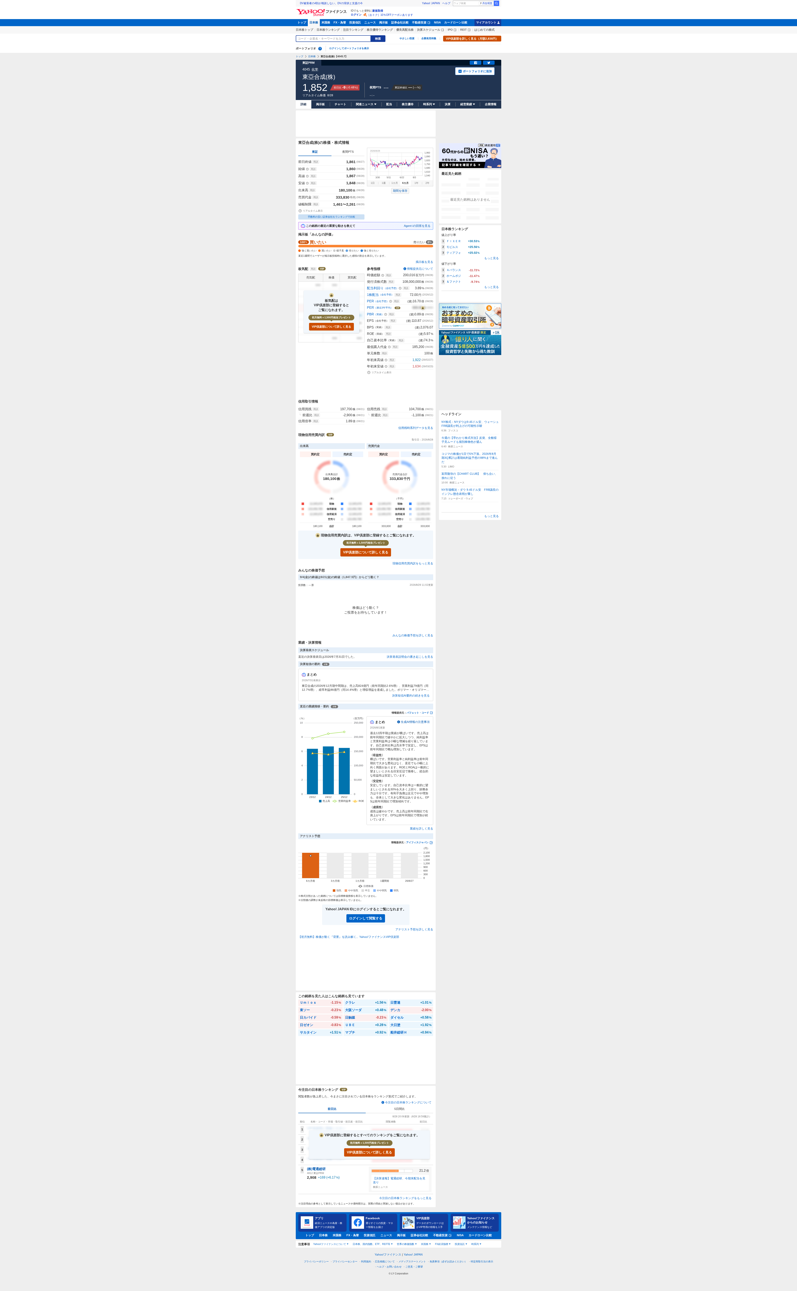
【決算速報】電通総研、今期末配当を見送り (399, 1180)
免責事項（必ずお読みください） (448, 1261)
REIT (463, 29)
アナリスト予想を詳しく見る (414, 929)
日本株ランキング (328, 29)
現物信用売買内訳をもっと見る (412, 563)
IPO (450, 29)
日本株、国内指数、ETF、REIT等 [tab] (371, 1244)
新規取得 (377, 10)
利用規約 (366, 1261)
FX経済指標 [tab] (441, 1244)
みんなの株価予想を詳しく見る (412, 635)
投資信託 (355, 22)
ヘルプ (446, 3)
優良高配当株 (405, 29)
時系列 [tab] (475, 1244)
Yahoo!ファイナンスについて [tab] (329, 1244)
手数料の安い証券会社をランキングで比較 (331, 216)
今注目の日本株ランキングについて (408, 1102)
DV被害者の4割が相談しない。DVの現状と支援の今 (331, 3)
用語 (315, 161)
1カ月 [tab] (394, 183)
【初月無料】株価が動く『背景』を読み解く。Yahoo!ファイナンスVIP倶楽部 (348, 936)
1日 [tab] (373, 183)
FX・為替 (340, 22)
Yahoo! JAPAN (431, 3)
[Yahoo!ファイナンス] (322, 10)
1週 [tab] (384, 183)
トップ (301, 22)
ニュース (370, 22)
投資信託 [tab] (460, 1244)
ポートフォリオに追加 (477, 71)
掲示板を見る (424, 262)
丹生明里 (487, 3)
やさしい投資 (407, 38)
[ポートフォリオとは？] (320, 48)
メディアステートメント (412, 1261)
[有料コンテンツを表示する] (422, 307)
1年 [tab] (416, 183)
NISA (437, 22)
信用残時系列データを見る (415, 428)
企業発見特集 (428, 38)
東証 (315, 151)
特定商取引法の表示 (482, 1261)
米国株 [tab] (424, 1244)
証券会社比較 (400, 22)
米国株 (325, 22)
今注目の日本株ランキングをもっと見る (405, 1198)
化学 (315, 69)
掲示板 (383, 22)
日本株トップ (304, 29)
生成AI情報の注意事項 (415, 722)
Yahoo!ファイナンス (388, 1254)
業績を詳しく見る (421, 828)
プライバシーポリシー (316, 1261)
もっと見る (491, 258)
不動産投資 (419, 22)
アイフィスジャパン (417, 842)
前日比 (332, 1108)
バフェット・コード (418, 712)
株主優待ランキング (380, 29)
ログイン (356, 14)
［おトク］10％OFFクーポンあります (390, 14)
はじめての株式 (484, 29)
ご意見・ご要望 (414, 1266)
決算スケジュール (428, 29)
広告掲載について (385, 1261)
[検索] (496, 3)
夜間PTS (348, 151)
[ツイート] (489, 63)
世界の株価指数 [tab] (405, 1244)
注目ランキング (353, 29)
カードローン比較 (455, 22)
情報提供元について (420, 268)
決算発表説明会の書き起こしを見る (410, 656)
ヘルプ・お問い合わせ (389, 1266)
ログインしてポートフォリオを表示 (349, 48)
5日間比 (399, 1108)
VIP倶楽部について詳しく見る (331, 326)
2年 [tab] (427, 183)
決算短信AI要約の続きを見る (411, 695)
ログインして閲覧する (365, 918)
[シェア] (475, 63)
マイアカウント (486, 22)
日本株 (313, 22)
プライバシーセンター (344, 1261)
